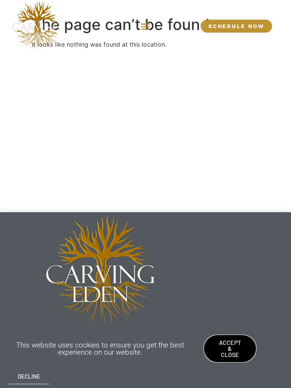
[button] (145, 26)
